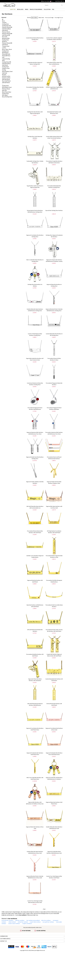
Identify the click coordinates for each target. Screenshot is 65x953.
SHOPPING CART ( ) (59, 1)
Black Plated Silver (6, 92)
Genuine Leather (6, 78)
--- (2, 84)
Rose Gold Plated (6, 81)
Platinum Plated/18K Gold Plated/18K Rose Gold (7, 35)
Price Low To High (49, 17)
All (2, 19)
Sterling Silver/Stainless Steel (7, 70)
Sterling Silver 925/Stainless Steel (6, 86)
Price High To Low (59, 17)
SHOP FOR (13, 9)
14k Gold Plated (6, 82)
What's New (41, 17)
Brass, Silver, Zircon (7, 49)
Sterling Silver (5, 24)
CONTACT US (3, 941)
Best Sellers (34, 17)
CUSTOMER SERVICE (5, 938)
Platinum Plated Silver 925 (6, 89)
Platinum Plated (6, 32)
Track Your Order (45, 1)
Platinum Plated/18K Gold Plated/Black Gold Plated (7, 28)
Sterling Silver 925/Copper (5, 94)
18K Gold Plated (6, 79)
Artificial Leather (6, 76)
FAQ (53, 9)
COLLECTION (47, 9)
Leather (4, 48)
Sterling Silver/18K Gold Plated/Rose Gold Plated (6, 63)
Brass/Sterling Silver (7, 97)
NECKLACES (20, 9)
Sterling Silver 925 (6, 25)
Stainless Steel (5, 68)
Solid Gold (4, 73)
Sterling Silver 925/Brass (5, 40)
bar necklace (22, 915)
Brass (3, 21)
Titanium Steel (5, 46)
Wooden (4, 74)
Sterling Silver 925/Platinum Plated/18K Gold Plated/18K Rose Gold (6, 54)
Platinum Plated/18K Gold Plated (7, 43)
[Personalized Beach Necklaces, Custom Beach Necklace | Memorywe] (9, 5)
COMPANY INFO (4, 936)
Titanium (4, 22)
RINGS (27, 9)
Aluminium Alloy (6, 38)
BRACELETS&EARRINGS (36, 9)
